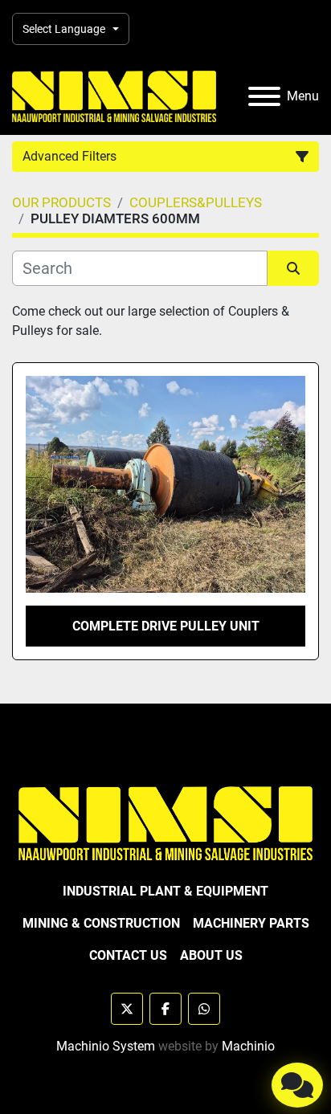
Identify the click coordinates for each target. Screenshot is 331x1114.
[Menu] (264, 96)
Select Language (63, 28)
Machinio (248, 1046)
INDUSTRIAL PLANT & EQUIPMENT (165, 891)
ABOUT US (211, 955)
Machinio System (105, 1046)
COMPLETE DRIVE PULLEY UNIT (165, 626)
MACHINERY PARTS (251, 923)
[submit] (293, 268)
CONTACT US (128, 955)
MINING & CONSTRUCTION (101, 923)
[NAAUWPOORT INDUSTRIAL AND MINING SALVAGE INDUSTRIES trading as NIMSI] (165, 822)
